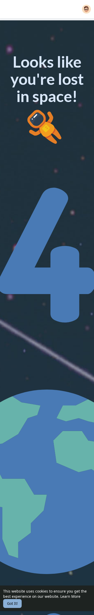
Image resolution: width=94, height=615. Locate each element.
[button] (86, 9)
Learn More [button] (70, 596)
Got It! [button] (12, 603)
